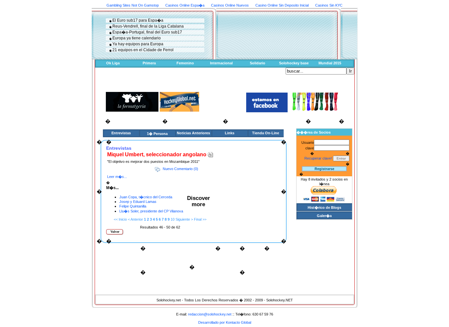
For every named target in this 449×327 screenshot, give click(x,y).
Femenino (185, 63)
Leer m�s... (117, 177)
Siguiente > (184, 219)
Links (229, 133)
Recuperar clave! (318, 158)
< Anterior (135, 219)
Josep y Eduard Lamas (137, 202)
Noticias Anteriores (193, 133)
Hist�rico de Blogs (324, 207)
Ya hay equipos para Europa (137, 44)
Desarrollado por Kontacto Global (224, 322)
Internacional (221, 63)
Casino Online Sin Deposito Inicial (282, 5)
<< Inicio (120, 219)
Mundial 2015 (330, 63)
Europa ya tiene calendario (136, 38)
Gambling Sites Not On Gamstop (132, 5)
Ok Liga (113, 63)
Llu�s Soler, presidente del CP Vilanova (151, 211)
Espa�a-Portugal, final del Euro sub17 (147, 32)
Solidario (257, 63)
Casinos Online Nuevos (230, 5)
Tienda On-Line (265, 133)
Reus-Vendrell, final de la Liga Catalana (148, 26)
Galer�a (324, 216)
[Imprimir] (210, 153)
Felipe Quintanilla (132, 206)
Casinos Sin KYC (329, 5)
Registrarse (324, 169)
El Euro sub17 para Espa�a (137, 20)
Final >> (200, 219)
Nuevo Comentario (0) (180, 169)
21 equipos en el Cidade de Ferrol (143, 50)
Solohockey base (294, 63)
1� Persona (157, 134)
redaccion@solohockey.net (209, 314)
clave (309, 148)
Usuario (307, 142)
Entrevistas (121, 133)
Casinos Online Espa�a (184, 5)
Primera (149, 63)
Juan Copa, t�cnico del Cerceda (145, 197)
